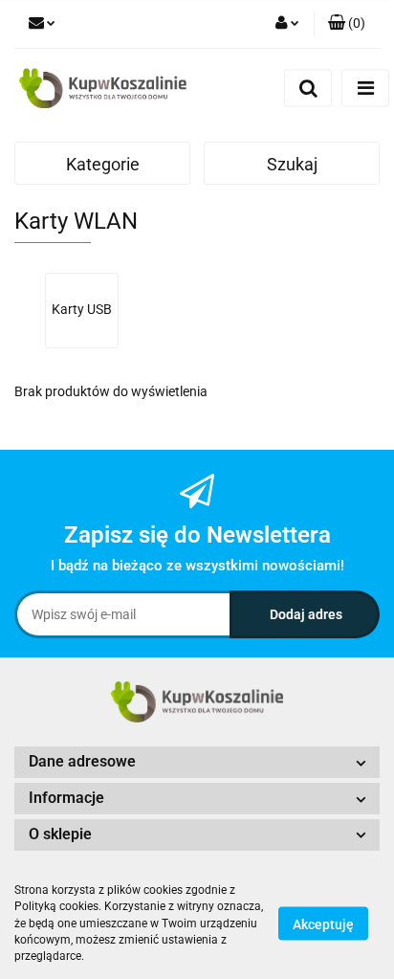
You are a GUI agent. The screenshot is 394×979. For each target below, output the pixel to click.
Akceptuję (323, 924)
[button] (347, 24)
